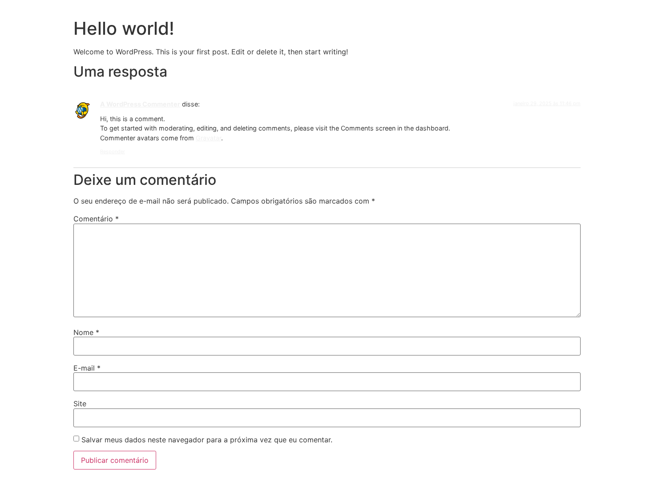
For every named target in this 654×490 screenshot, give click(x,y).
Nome (86, 332)
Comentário (96, 218)
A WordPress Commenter (140, 104)
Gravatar (208, 138)
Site (79, 403)
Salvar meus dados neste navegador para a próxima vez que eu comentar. (206, 439)
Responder (112, 151)
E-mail (87, 368)
